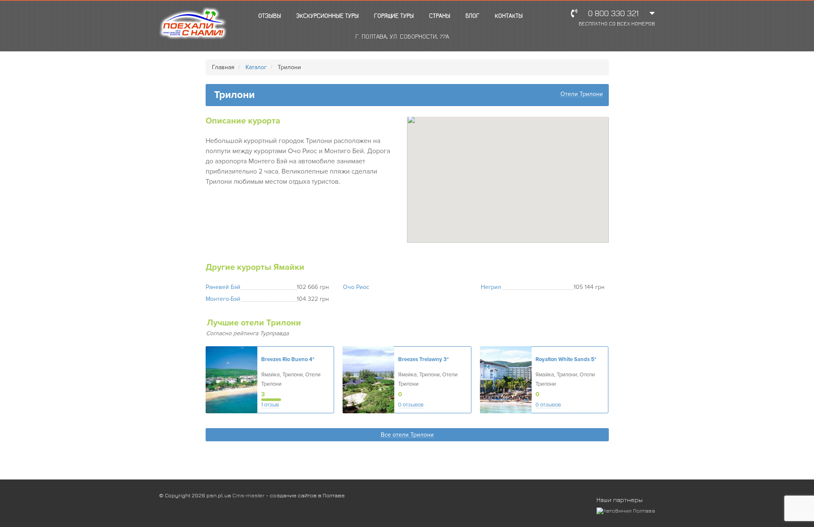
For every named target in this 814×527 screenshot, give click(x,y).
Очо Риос (356, 287)
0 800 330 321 (617, 17)
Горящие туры (394, 15)
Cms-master (248, 495)
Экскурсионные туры (327, 15)
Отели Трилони (581, 94)
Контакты (509, 15)
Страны (439, 15)
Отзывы (269, 15)
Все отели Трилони (407, 435)
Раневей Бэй (223, 287)
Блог (472, 15)
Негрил (491, 287)
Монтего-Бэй (223, 299)
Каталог (256, 67)
